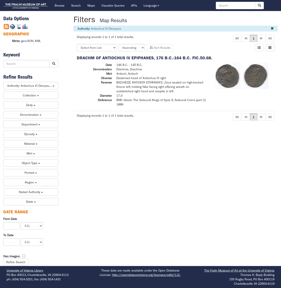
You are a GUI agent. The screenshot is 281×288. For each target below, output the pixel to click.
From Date (10, 219)
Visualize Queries (112, 5)
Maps (91, 5)
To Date (8, 235)
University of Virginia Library (25, 270)
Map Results (113, 21)
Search (76, 5)
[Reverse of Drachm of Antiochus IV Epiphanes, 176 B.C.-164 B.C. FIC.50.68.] (255, 75)
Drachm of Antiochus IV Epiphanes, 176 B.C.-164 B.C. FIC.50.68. (144, 57)
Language (150, 5)
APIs (134, 5)
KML (38, 41)
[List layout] (259, 47)
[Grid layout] (270, 47)
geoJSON (27, 41)
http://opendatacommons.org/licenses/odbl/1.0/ (146, 275)
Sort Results (161, 48)
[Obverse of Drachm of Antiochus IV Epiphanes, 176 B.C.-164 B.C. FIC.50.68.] (227, 75)
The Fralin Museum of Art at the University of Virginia (239, 270)
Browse (60, 5)
